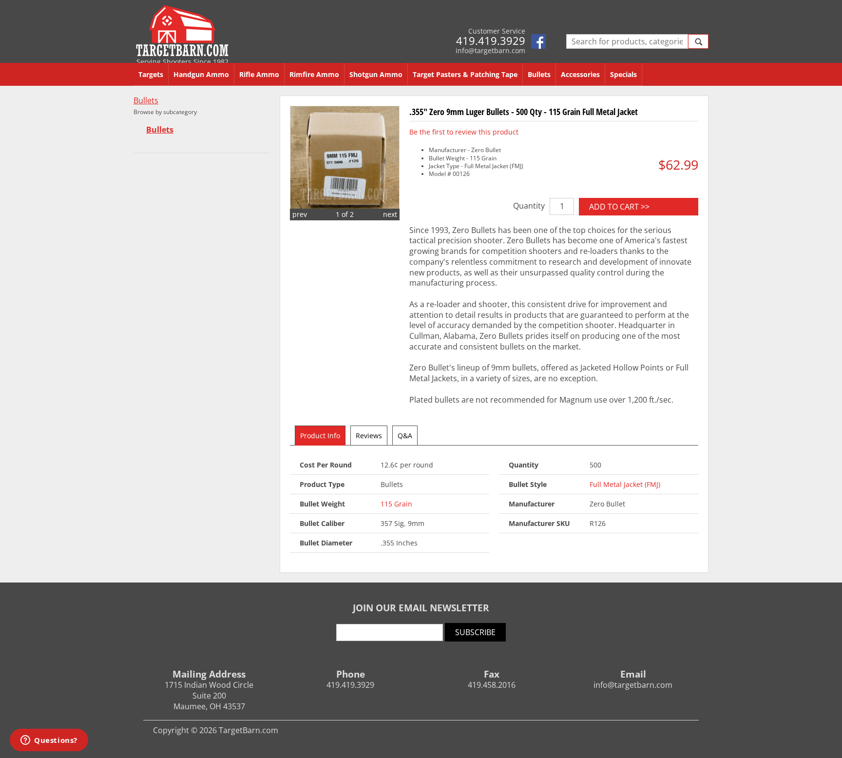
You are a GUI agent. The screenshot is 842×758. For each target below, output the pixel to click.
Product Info (320, 435)
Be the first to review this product (463, 131)
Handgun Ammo (201, 74)
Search (698, 41)
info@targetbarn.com (490, 50)
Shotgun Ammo (375, 74)
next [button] (390, 214)
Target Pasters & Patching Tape (465, 74)
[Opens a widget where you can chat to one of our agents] (49, 741)
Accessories (580, 74)
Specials (623, 74)
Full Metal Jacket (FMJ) (625, 484)
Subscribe (475, 632)
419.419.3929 (490, 40)
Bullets (539, 74)
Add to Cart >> (619, 206)
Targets (150, 74)
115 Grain (396, 503)
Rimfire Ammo (314, 74)
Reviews (369, 435)
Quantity (529, 205)
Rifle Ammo (259, 74)
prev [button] (299, 214)
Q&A (405, 435)
